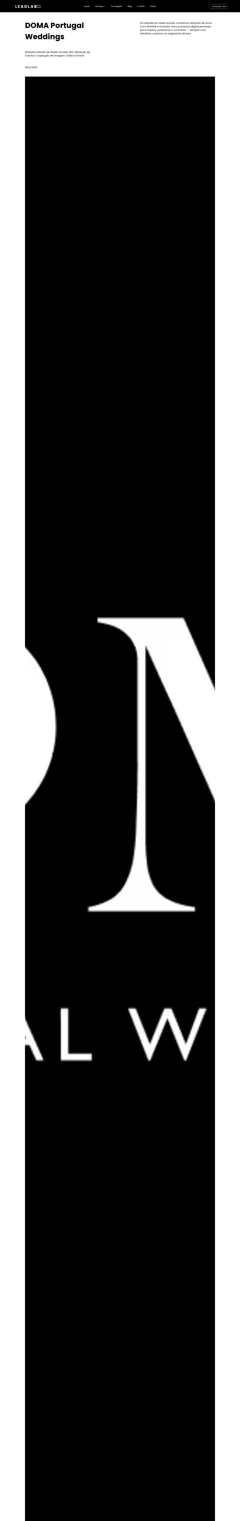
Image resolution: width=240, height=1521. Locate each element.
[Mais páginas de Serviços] (105, 6)
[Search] (205, 6)
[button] (218, 6)
